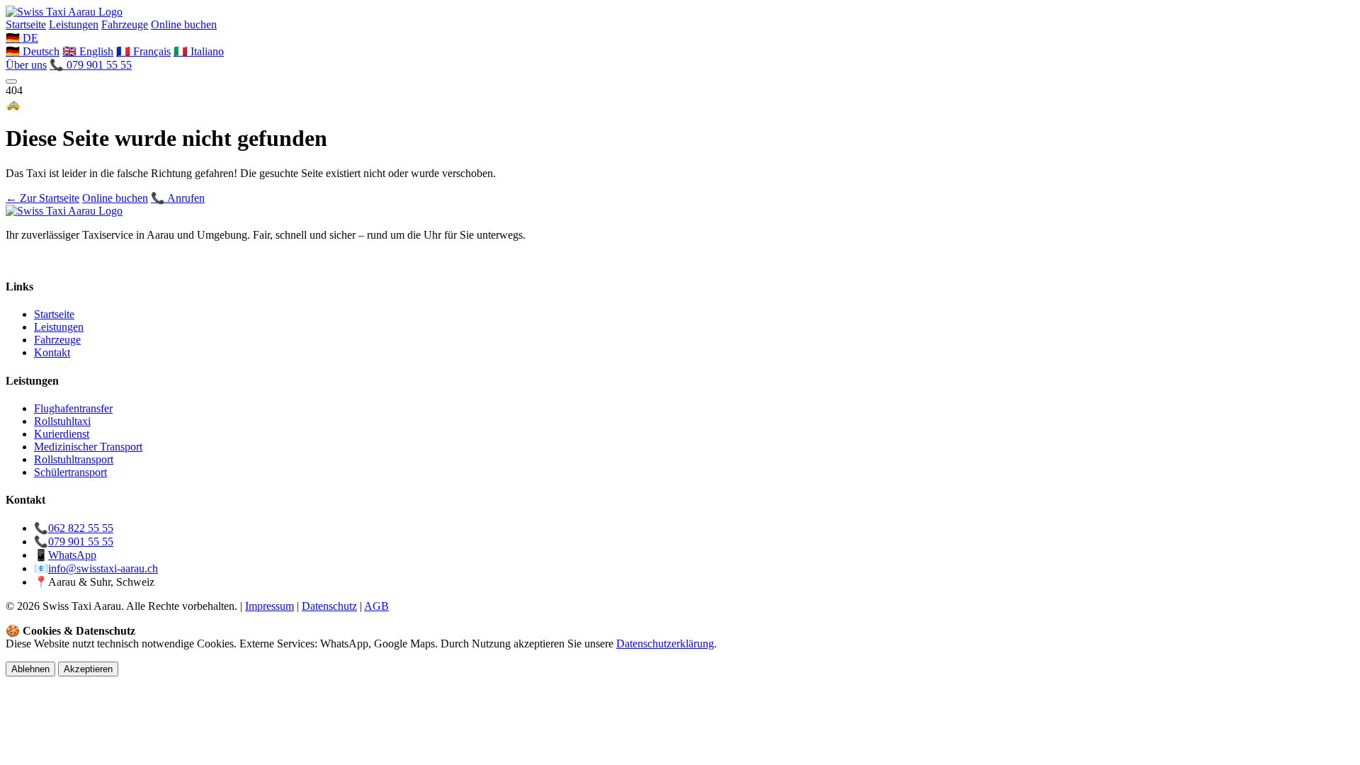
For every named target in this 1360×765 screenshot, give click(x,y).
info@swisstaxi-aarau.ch (103, 568)
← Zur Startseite (42, 198)
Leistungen (73, 24)
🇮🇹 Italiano (199, 51)
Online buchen (184, 24)
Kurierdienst (61, 434)
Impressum (269, 606)
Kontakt (52, 352)
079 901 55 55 (80, 542)
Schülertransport (70, 472)
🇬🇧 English (87, 51)
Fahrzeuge (124, 24)
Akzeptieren (88, 669)
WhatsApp (72, 555)
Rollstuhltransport (73, 459)
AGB (376, 606)
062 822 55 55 (80, 528)
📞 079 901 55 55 (91, 65)
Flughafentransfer (73, 408)
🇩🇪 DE (22, 38)
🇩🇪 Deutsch (33, 51)
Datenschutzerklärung (665, 644)
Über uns (26, 65)
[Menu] (11, 81)
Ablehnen (30, 669)
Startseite (26, 24)
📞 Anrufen (178, 198)
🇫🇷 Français (143, 51)
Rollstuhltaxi (62, 421)
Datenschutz (329, 606)
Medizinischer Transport (88, 447)
